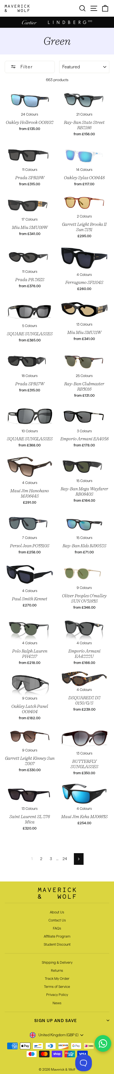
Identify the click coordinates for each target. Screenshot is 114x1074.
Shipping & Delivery (57, 962)
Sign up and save (55, 1020)
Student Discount (57, 944)
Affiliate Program (57, 936)
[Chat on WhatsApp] (103, 1043)
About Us (57, 912)
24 (65, 859)
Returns (57, 970)
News (57, 1003)
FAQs (57, 928)
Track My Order (57, 978)
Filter (26, 66)
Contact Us (57, 920)
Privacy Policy (57, 994)
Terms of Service (57, 986)
